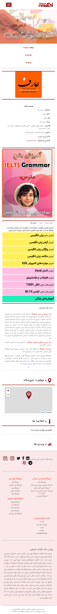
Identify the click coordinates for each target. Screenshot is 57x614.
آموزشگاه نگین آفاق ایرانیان (42, 488)
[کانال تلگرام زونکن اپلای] (30, 463)
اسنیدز (42, 527)
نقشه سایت (16, 609)
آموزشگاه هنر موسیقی (15, 513)
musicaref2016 (32, 140)
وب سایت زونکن (30, 611)
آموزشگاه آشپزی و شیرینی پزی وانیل (41, 485)
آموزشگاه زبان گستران (15, 485)
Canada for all (42, 533)
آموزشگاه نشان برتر (41, 496)
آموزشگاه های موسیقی (15, 498)
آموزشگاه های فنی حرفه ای (41, 478)
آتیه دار (42, 521)
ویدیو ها (39, 444)
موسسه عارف (28, 106)
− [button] (8, 394)
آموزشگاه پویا (15, 488)
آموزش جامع (42, 235)
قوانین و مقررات (25, 609)
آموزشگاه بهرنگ (15, 502)
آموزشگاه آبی (15, 505)
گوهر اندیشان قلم (42, 524)
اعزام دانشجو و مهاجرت (42, 518)
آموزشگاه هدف (41, 482)
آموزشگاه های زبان (15, 478)
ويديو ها (28, 62)
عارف (40, 223)
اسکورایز (41, 530)
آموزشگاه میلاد (15, 507)
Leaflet (43, 412)
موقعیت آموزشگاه (34, 380)
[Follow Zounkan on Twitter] (18, 459)
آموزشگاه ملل (15, 493)
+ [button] (8, 390)
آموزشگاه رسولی (15, 491)
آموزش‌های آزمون (40, 285)
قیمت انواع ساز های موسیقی (36, 363)
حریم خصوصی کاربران (38, 609)
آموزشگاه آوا (15, 482)
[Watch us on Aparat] (24, 463)
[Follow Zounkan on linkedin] (27, 459)
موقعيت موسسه (28, 47)
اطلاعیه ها (38, 421)
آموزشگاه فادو (15, 510)
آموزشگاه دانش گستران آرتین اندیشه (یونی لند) (42, 492)
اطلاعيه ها (28, 55)
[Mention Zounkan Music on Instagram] (12, 459)
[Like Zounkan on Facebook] (23, 459)
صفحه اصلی (49, 223)
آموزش (41, 242)
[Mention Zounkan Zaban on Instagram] (5, 459)
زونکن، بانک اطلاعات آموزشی (41, 549)
